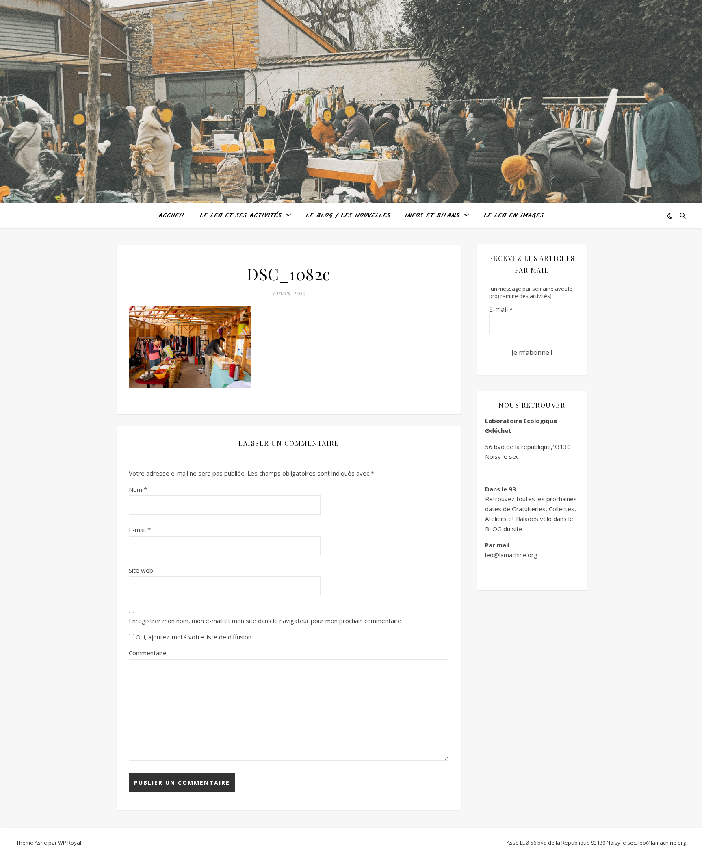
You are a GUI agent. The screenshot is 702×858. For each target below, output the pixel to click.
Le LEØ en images (513, 216)
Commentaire (148, 653)
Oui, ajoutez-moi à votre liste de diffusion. (193, 637)
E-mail (140, 530)
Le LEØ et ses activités (240, 216)
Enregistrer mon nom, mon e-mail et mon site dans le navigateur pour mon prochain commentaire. (266, 621)
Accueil (171, 216)
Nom (138, 489)
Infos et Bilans (432, 216)
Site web (141, 570)
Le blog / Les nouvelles (348, 216)
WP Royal (69, 842)
